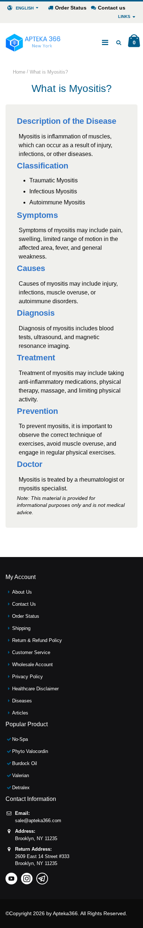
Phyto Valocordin (30, 751)
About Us (22, 592)
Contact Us (24, 604)
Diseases (22, 701)
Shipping (21, 628)
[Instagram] (27, 876)
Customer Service (31, 652)
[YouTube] (11, 876)
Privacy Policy (27, 676)
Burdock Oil (24, 763)
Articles (20, 713)
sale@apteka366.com (38, 820)
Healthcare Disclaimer (35, 688)
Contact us (111, 8)
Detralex (21, 787)
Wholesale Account (32, 664)
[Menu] (105, 42)
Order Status (71, 8)
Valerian (20, 775)
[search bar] (118, 42)
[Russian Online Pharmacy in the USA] (33, 42)
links (124, 16)
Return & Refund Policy (37, 640)
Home (19, 72)
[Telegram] (42, 876)
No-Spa (20, 739)
